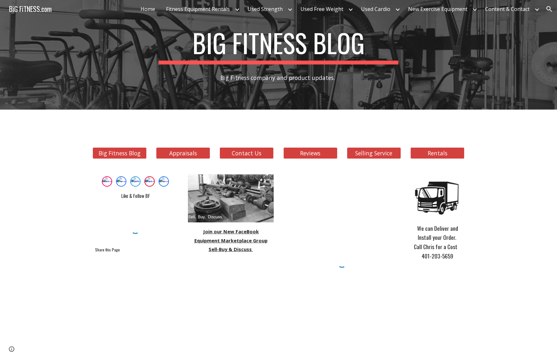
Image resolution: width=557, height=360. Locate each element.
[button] (549, 9)
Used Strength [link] (265, 9)
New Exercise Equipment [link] (437, 9)
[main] (278, 46)
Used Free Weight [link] (321, 9)
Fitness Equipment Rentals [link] (198, 9)
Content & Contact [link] (507, 9)
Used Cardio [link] (375, 9)
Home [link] (148, 9)
